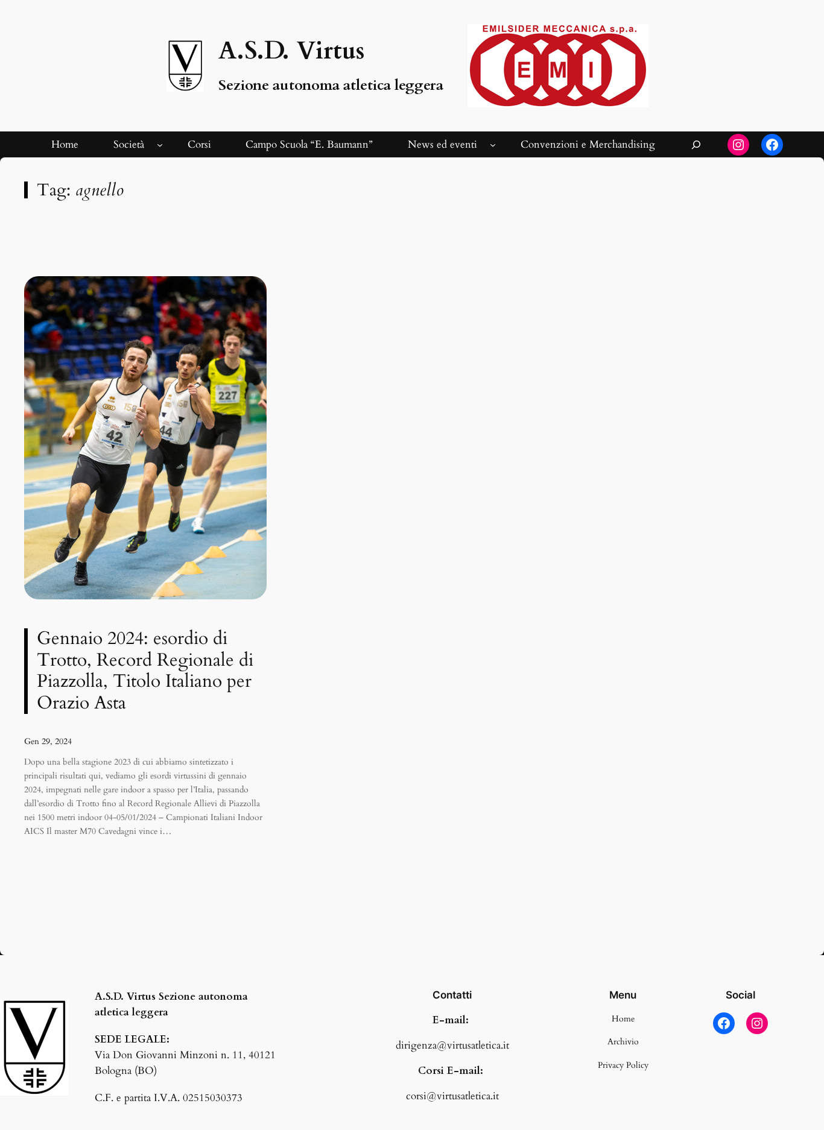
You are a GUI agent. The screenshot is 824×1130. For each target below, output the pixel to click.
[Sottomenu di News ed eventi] (493, 145)
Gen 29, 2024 (48, 741)
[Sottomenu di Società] (160, 145)
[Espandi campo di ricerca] (696, 144)
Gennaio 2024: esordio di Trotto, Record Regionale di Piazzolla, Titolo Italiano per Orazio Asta (145, 671)
